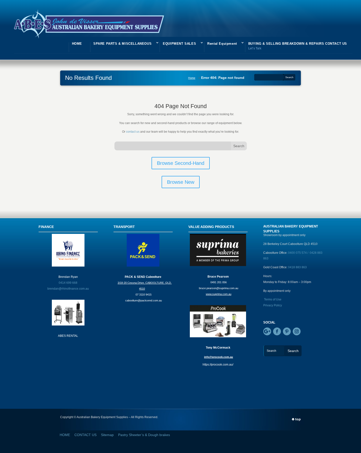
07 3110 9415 (144, 294)
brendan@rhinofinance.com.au (68, 288)
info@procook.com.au (218, 356)
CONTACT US (85, 435)
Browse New (180, 182)
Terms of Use (272, 299)
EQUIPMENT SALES (179, 43)
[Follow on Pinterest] (287, 331)
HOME (77, 43)
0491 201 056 (218, 282)
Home (191, 77)
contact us (132, 131)
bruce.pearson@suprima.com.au (218, 288)
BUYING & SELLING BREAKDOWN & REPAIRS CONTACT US (297, 46)
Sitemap (107, 435)
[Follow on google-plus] (267, 331)
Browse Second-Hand (180, 163)
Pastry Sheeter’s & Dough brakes (144, 435)
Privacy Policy (272, 305)
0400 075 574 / (299, 253)
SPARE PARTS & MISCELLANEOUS (122, 43)
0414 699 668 (68, 282)
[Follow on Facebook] (277, 331)
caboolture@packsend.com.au (143, 300)
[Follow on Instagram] (297, 331)
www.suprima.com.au (218, 294)
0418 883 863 (297, 267)
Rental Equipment (222, 43)
